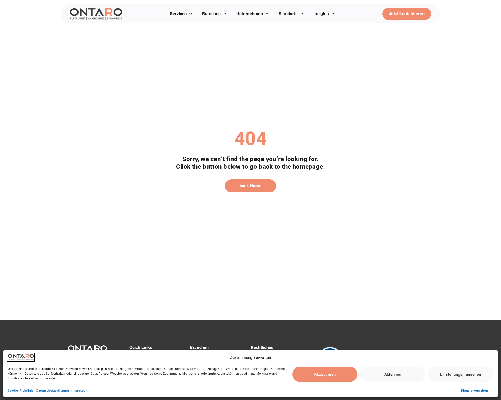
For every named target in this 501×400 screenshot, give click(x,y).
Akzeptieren (325, 374)
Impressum (79, 390)
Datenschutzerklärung (52, 390)
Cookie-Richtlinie (21, 390)
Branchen (211, 13)
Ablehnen (392, 374)
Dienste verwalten (474, 390)
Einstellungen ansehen (460, 374)
